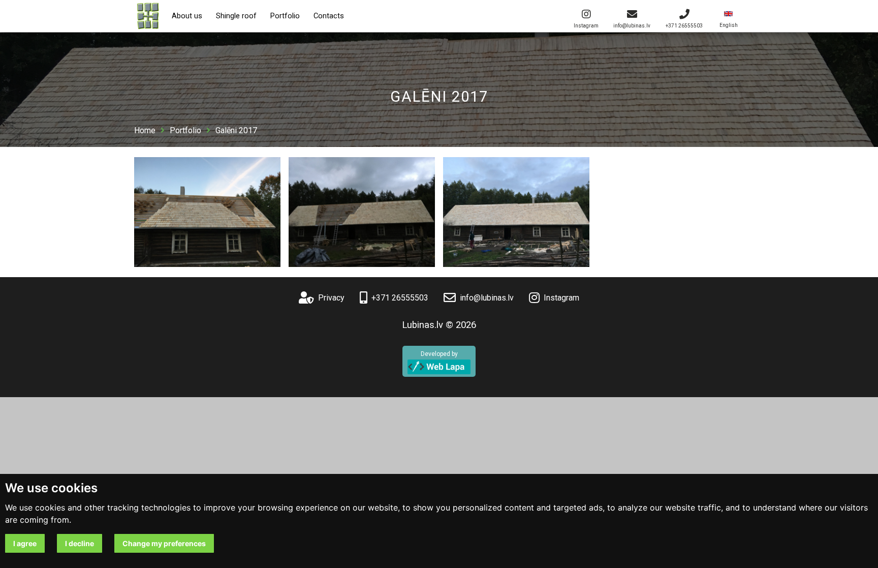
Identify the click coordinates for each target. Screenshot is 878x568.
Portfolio (285, 16)
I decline (79, 543)
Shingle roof (236, 16)
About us (187, 16)
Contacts (328, 16)
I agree (25, 543)
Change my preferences (164, 543)
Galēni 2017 (236, 130)
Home (144, 130)
